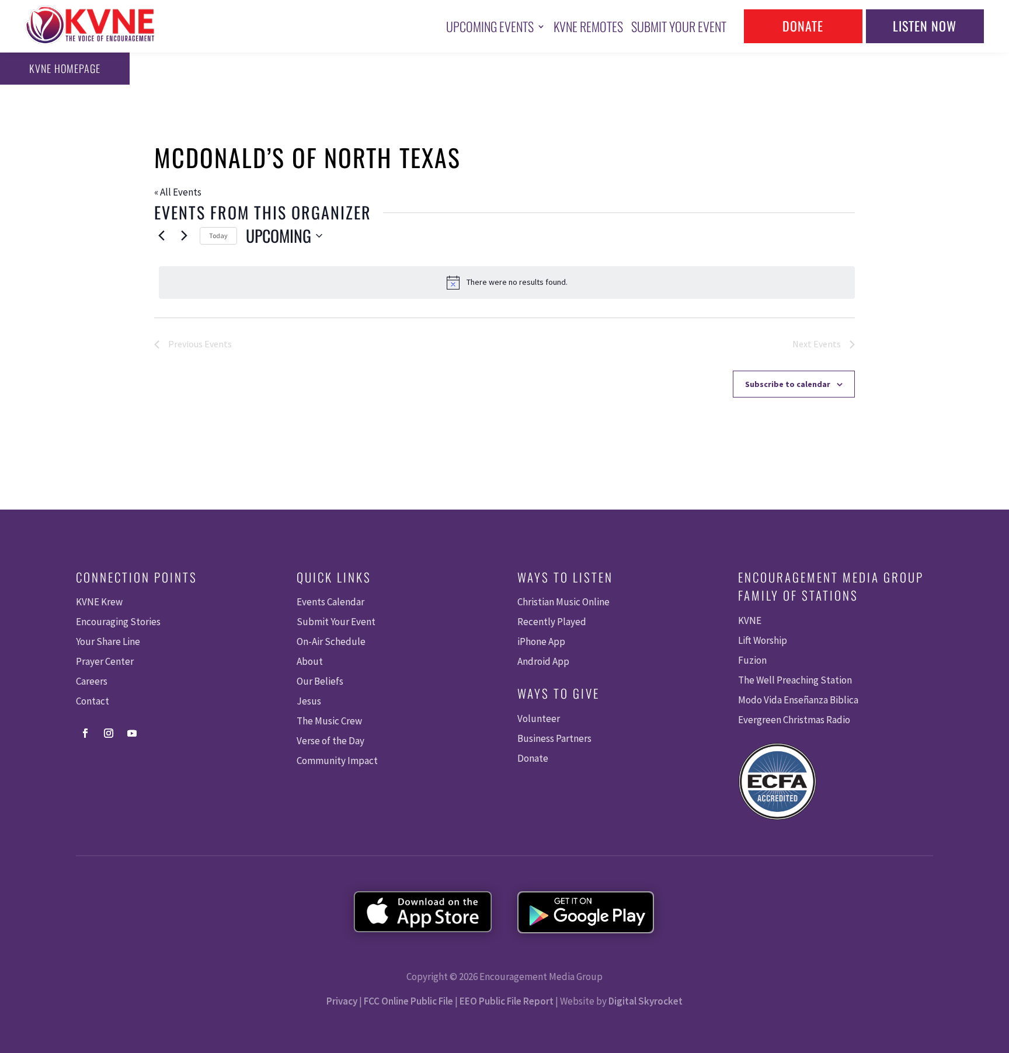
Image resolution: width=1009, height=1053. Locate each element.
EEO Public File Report (507, 1001)
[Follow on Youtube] (132, 733)
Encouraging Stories (118, 621)
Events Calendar (330, 601)
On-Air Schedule (331, 641)
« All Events (177, 192)
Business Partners (554, 738)
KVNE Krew (99, 601)
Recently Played (551, 621)
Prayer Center (105, 661)
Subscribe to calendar (787, 384)
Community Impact (337, 760)
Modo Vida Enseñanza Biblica (798, 699)
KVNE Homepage (64, 68)
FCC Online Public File (408, 1001)
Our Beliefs (320, 681)
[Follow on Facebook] (85, 733)
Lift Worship (762, 640)
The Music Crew (329, 720)
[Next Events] (184, 236)
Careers (91, 681)
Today (218, 235)
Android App (543, 661)
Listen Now (924, 25)
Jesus (309, 701)
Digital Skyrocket (645, 1001)
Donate (802, 25)
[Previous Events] (161, 236)
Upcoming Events (490, 26)
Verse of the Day (330, 740)
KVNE (749, 620)
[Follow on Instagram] (108, 733)
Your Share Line (108, 641)
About (310, 661)
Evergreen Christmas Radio (794, 719)
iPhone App (541, 641)
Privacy (341, 1001)
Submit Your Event (678, 26)
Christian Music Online (563, 601)
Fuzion (752, 660)
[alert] (507, 282)
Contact (92, 701)
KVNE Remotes (588, 26)
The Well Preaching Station (795, 680)
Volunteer (538, 718)
